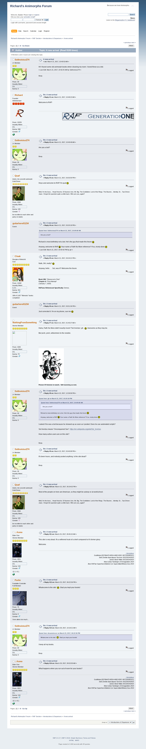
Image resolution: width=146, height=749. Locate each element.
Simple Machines (76, 738)
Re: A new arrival (50, 95)
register (36, 15)
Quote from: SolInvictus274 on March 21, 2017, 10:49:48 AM (60, 230)
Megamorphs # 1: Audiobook (125, 20)
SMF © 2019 (66, 738)
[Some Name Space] (13, 575)
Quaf (17, 175)
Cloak (18, 256)
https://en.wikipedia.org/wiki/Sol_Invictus (85, 429)
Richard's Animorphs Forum (31, 6)
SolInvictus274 (22, 59)
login (30, 15)
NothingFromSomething (25, 322)
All (20, 46)
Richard (19, 95)
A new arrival (48, 59)
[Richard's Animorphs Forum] (13, 135)
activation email (29, 17)
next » (133, 42)
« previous (127, 42)
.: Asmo (18, 532)
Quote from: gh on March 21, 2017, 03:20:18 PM (55, 398)
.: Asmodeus (129, 553)
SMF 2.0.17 (56, 738)
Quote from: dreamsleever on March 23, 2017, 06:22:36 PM (59, 633)
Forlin (18, 580)
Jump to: (105, 722)
